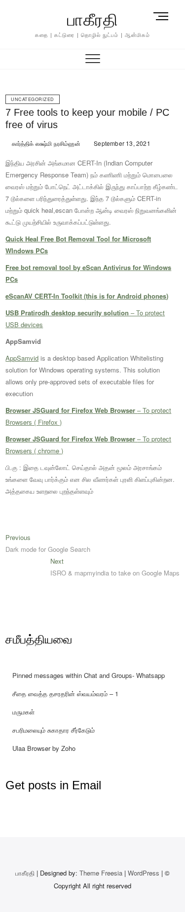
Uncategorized (32, 99)
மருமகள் (23, 711)
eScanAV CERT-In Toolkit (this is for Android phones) (86, 296)
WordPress (143, 873)
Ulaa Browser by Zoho (43, 748)
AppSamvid (21, 358)
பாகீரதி (92, 19)
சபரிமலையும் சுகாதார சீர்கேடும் (53, 730)
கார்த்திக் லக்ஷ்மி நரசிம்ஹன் (45, 143)
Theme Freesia (100, 873)
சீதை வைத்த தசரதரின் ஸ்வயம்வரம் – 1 (65, 693)
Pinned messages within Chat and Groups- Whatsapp (88, 675)
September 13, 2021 (121, 143)
